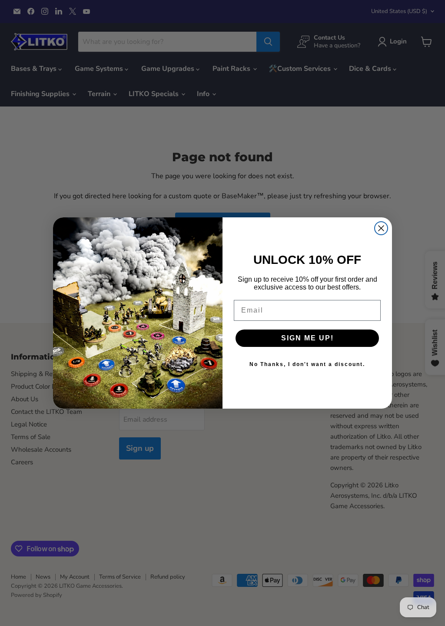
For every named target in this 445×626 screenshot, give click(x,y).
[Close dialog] (381, 228)
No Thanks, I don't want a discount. (307, 364)
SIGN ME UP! (307, 338)
